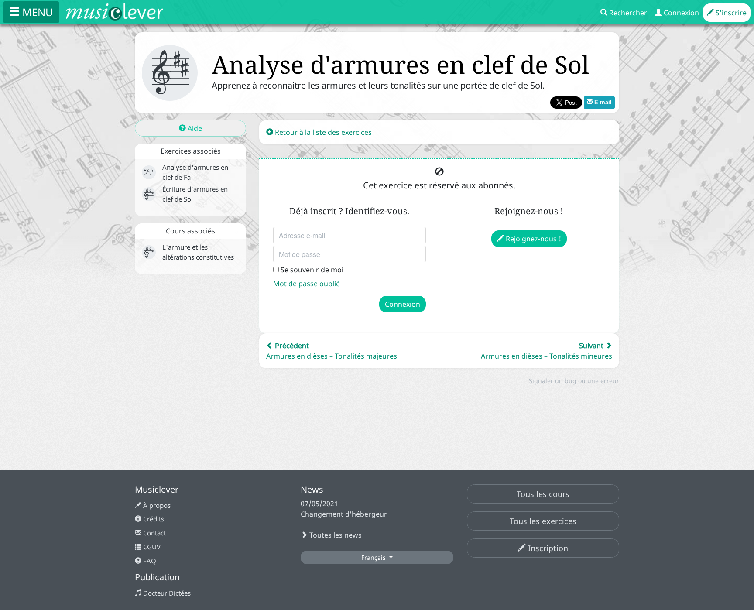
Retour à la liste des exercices (322, 132)
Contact (153, 532)
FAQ (148, 560)
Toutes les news (335, 535)
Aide (194, 128)
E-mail (602, 102)
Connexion (402, 304)
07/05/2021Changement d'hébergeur (344, 509)
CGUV (151, 546)
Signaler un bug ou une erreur (574, 381)
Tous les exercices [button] (543, 521)
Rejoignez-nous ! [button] (532, 238)
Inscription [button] (547, 548)
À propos (156, 505)
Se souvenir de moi (311, 269)
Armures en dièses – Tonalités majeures (331, 351)
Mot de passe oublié (306, 283)
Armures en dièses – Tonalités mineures (546, 351)
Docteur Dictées (166, 593)
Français (374, 557)
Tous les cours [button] (543, 494)
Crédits (152, 518)
